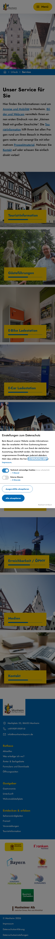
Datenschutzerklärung (37, 458)
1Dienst (14, 472)
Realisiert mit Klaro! (45, 505)
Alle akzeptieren (13, 498)
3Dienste (15, 480)
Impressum (6, 462)
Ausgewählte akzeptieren (17, 489)
